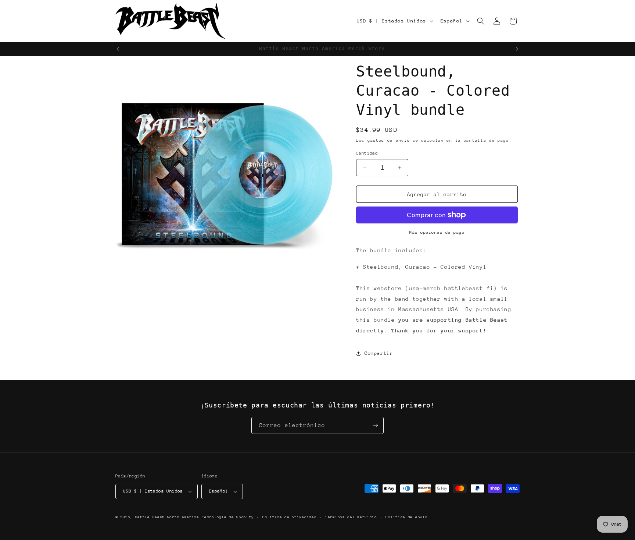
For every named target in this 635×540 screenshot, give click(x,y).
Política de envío (406, 517)
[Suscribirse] (375, 425)
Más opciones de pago (436, 232)
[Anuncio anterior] (118, 49)
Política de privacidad (289, 517)
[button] (481, 21)
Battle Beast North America (167, 517)
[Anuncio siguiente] (517, 49)
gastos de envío (388, 140)
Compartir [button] (379, 353)
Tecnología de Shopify (228, 517)
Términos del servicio (351, 517)
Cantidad (367, 153)
